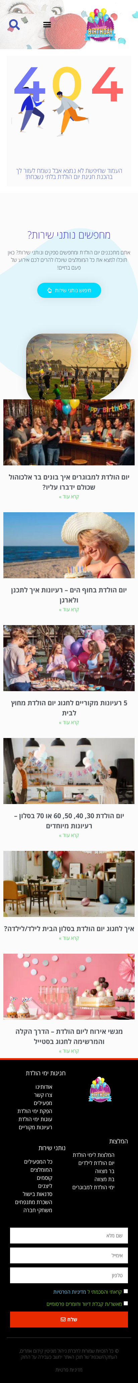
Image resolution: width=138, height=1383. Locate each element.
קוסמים (44, 1177)
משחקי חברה (37, 1210)
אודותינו (44, 1086)
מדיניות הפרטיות (69, 1291)
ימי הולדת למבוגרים (93, 1187)
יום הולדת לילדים (96, 1163)
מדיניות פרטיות (69, 1369)
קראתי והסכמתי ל (87, 1291)
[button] (47, 24)
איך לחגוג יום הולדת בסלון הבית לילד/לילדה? (69, 928)
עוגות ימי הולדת (35, 1119)
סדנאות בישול (37, 1194)
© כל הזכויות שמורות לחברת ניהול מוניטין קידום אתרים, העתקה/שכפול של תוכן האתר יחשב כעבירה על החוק (69, 1354)
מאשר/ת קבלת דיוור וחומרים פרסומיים (84, 1303)
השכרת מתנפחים (33, 1202)
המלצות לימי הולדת (94, 1155)
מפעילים (43, 1103)
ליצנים (45, 1186)
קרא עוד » (69, 496)
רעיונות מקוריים (35, 1127)
